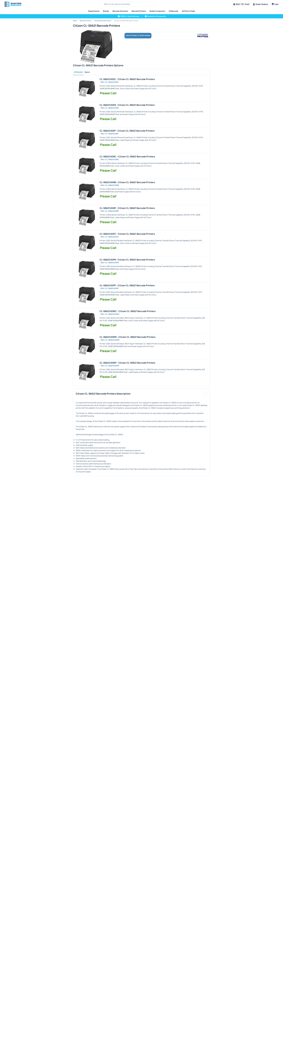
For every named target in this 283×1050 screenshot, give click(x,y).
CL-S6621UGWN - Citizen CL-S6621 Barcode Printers (127, 336)
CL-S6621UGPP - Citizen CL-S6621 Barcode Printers (127, 285)
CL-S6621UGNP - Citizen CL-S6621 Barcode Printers (127, 208)
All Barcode (173, 11)
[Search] (101, 4)
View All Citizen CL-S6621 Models (138, 35)
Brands (106, 11)
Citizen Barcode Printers (102, 20)
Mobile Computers (157, 11)
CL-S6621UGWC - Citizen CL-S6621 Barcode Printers (128, 311)
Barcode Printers (139, 11)
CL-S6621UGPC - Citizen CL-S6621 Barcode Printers (127, 233)
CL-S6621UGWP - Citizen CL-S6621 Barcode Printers (127, 362)
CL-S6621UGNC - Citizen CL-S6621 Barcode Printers (127, 156)
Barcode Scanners (120, 11)
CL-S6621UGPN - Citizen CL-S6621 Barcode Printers (127, 259)
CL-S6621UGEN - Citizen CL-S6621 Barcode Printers (127, 104)
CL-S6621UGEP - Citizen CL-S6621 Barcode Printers (127, 130)
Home (75, 20)
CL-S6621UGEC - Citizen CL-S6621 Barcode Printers (127, 79)
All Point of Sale (188, 11)
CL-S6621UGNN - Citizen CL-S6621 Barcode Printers (127, 182)
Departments (93, 11)
